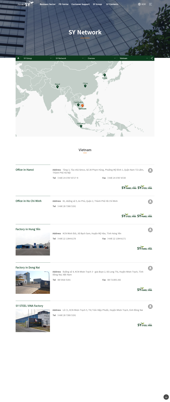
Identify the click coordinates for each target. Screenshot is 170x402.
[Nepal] (57, 86)
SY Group (97, 4)
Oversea (91, 58)
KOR (144, 4)
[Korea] (105, 75)
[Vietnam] (82, 105)
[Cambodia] (78, 104)
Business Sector (48, 4)
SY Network (61, 58)
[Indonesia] (81, 126)
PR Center (64, 4)
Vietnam (123, 58)
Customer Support (80, 4)
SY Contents (112, 4)
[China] (85, 86)
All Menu (150, 4)
